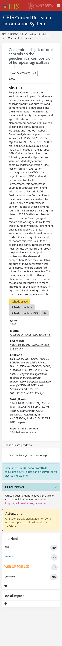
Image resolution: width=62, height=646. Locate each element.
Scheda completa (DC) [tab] (24, 313)
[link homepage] (11, 6)
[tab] (45, 313)
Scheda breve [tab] (19, 301)
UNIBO (14, 34)
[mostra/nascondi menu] (58, 5)
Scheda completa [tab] (21, 307)
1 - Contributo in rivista (35, 34)
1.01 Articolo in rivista (18, 38)
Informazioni (16, 486)
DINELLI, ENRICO (19, 73)
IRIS (4, 34)
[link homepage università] (40, 6)
